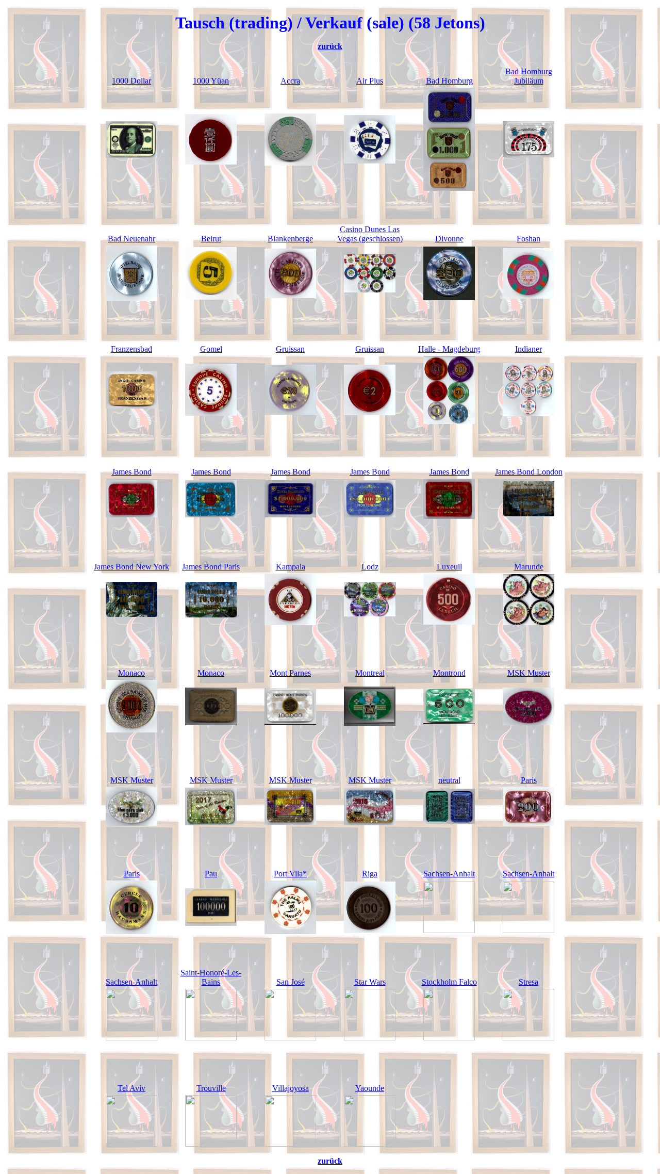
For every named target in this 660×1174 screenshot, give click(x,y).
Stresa (528, 981)
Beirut (211, 238)
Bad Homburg (449, 80)
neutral (449, 780)
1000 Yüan (211, 80)
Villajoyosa (290, 1088)
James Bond (132, 471)
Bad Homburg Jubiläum (528, 76)
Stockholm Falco (449, 981)
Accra (290, 80)
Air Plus (369, 80)
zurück (330, 46)
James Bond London (529, 471)
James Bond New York (131, 566)
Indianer (528, 349)
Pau (211, 873)
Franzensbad (131, 349)
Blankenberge (290, 238)
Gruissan (290, 349)
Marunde (528, 566)
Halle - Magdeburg (449, 349)
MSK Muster (528, 672)
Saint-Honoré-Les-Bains (210, 977)
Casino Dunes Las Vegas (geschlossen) (370, 234)
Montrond (449, 672)
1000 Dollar (131, 80)
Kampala (290, 566)
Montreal (370, 672)
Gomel (211, 349)
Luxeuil (449, 566)
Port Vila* (290, 873)
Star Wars (370, 981)
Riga (369, 873)
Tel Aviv (131, 1088)
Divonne (449, 238)
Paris (529, 780)
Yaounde (369, 1088)
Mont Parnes (290, 672)
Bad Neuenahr (131, 238)
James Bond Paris (211, 566)
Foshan (528, 238)
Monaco (131, 672)
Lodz (369, 566)
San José (290, 981)
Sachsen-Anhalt (449, 873)
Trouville (211, 1088)
